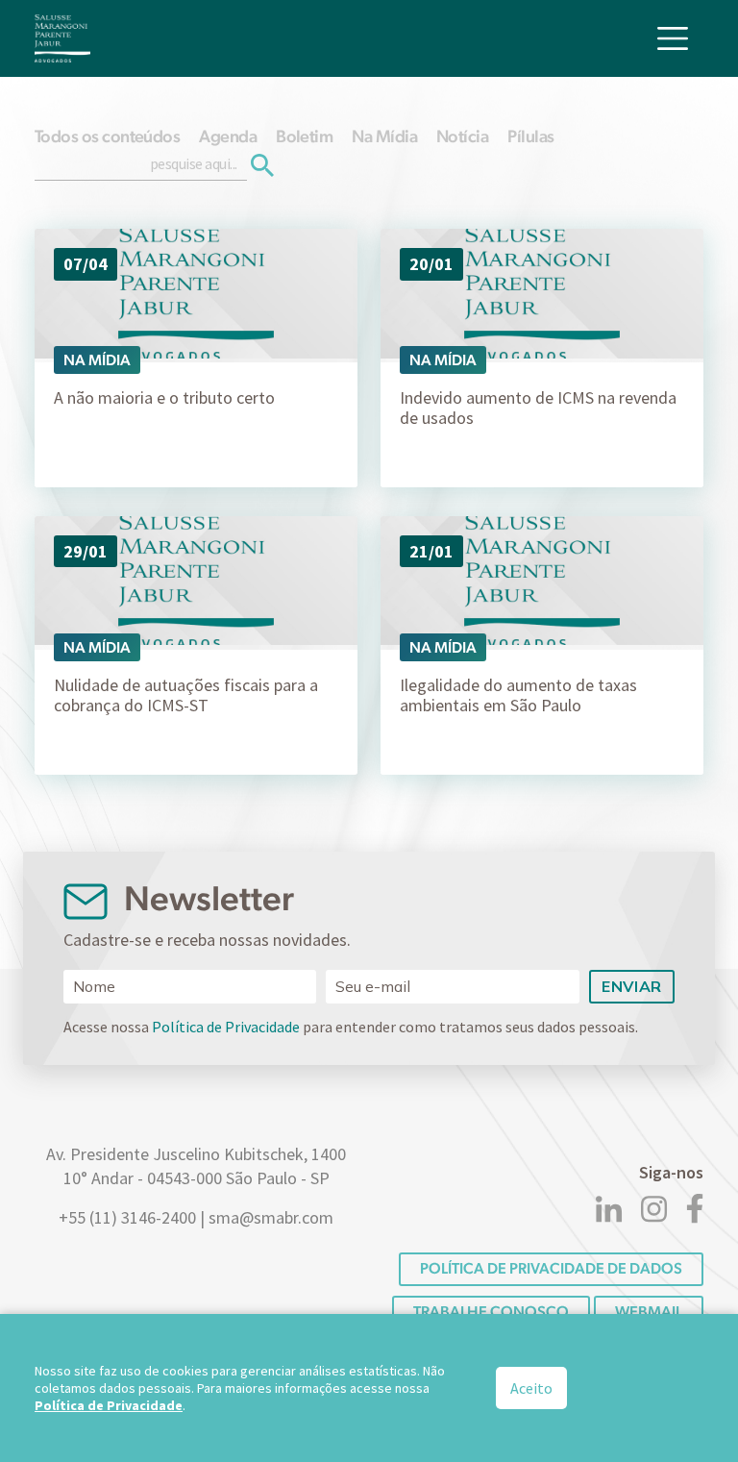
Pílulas (530, 136)
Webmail (648, 1311)
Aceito (531, 1388)
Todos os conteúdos (107, 136)
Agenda (228, 136)
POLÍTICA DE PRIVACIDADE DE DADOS (551, 1268)
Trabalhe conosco (491, 1311)
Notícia (462, 136)
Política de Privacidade (226, 1026)
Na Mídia (384, 136)
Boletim (304, 136)
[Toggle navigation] (672, 38)
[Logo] (62, 38)
